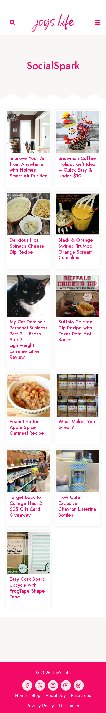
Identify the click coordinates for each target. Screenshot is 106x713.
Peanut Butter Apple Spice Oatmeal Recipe (27, 427)
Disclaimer (69, 705)
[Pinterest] (41, 5)
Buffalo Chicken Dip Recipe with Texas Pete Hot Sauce (75, 330)
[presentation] (28, 132)
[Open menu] (99, 22)
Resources (81, 695)
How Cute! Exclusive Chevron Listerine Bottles (77, 506)
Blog (36, 695)
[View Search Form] (12, 22)
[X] (65, 5)
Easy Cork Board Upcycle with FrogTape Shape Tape (27, 588)
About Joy (56, 695)
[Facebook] (29, 5)
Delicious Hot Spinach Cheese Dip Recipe (27, 246)
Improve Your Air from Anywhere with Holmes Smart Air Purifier (28, 167)
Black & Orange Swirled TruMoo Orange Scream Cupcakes (75, 249)
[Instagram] (77, 5)
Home (21, 695)
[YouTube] (53, 5)
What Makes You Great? (76, 424)
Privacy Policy (40, 705)
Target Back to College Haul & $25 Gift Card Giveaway (26, 506)
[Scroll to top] (101, 704)
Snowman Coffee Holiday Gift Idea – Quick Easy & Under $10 (77, 167)
